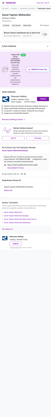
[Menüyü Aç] (3, 2)
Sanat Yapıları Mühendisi (13, 212)
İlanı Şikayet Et (7, 229)
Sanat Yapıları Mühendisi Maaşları (15, 150)
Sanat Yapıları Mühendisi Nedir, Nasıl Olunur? (20, 219)
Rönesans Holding (8, 18)
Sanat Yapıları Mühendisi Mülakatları (17, 223)
